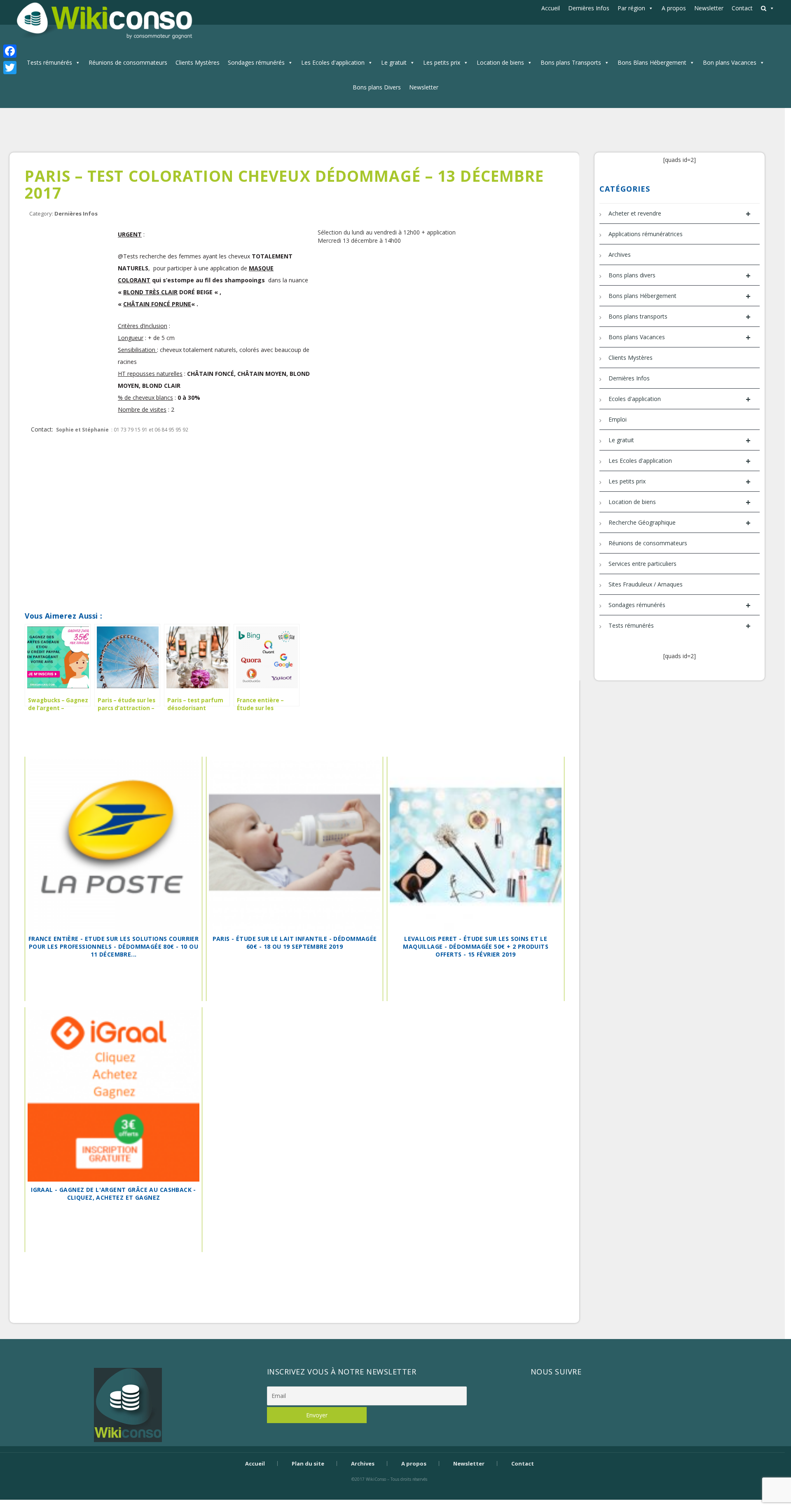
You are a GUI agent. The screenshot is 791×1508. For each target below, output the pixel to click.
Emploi (617, 419)
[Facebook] (10, 51)
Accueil (550, 8)
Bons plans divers (679, 275)
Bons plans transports (679, 316)
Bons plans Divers (377, 87)
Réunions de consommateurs (128, 62)
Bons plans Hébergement (679, 296)
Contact (742, 8)
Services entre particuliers (642, 564)
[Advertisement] (288, 462)
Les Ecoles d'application (333, 62)
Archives (619, 254)
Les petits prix (441, 62)
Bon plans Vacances (729, 62)
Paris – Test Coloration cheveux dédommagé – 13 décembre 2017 (284, 184)
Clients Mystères (198, 62)
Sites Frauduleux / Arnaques (645, 584)
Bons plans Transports (571, 62)
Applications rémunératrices (645, 234)
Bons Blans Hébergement (652, 62)
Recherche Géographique (679, 522)
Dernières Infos (588, 8)
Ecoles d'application (679, 399)
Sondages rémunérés (256, 62)
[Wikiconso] (103, 20)
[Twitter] (10, 67)
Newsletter (708, 8)
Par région (631, 8)
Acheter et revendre (679, 213)
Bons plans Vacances (679, 337)
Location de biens (500, 62)
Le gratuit (394, 62)
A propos (674, 8)
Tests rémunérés (49, 62)
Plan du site (308, 1463)
